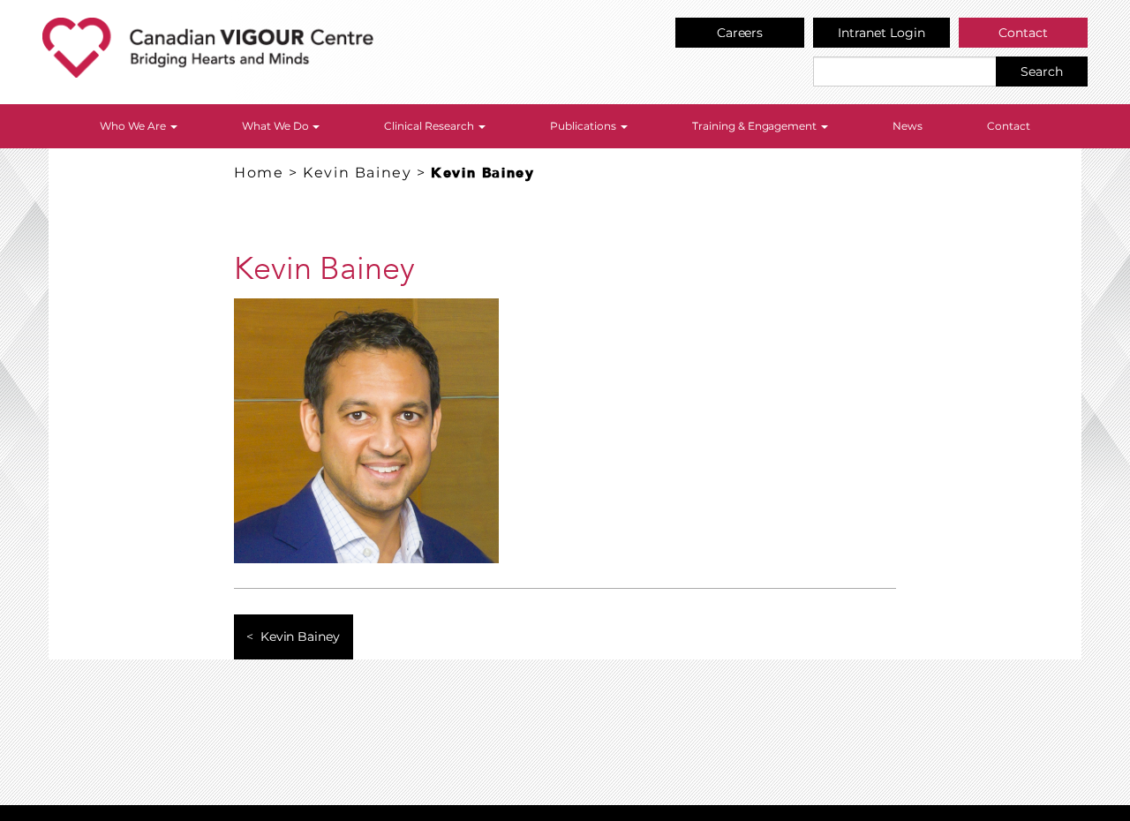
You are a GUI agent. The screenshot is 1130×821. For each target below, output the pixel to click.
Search (1042, 71)
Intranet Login (881, 33)
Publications (584, 125)
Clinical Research (430, 125)
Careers (740, 33)
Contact (1023, 33)
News (908, 125)
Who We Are (134, 125)
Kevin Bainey (357, 172)
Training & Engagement (756, 125)
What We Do (277, 125)
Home (258, 172)
